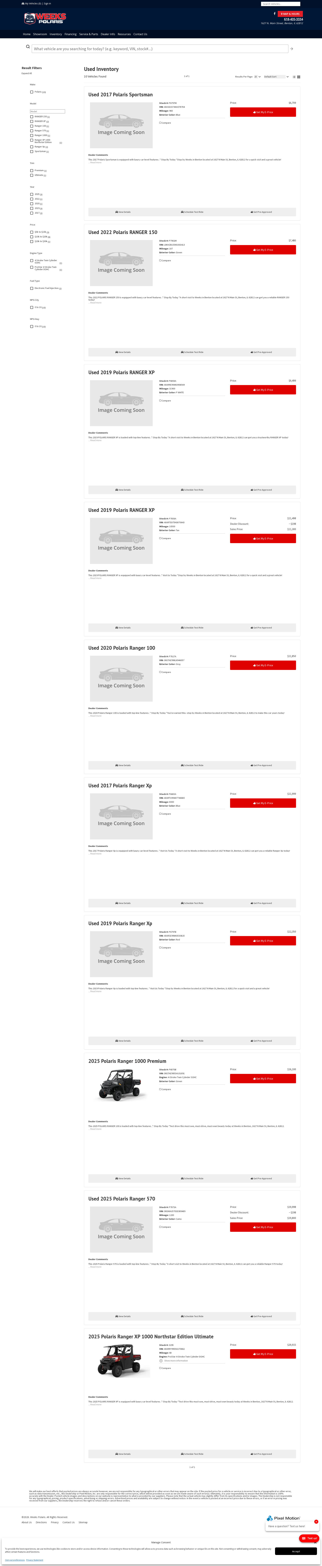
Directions (41, 1522)
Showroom (40, 34)
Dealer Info (108, 34)
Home (27, 34)
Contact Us (140, 34)
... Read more (94, 162)
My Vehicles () (33, 3)
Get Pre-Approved (262, 211)
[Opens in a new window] (273, 13)
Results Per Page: (244, 76)
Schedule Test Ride (193, 211)
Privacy (55, 1522)
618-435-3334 (293, 19)
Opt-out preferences (15, 1560)
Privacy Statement (34, 1560)
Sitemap (83, 1522)
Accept (296, 1551)
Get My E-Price (264, 112)
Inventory (56, 34)
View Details (124, 211)
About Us (27, 1522)
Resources (124, 34)
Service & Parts (88, 34)
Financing (71, 34)
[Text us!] (309, 1539)
